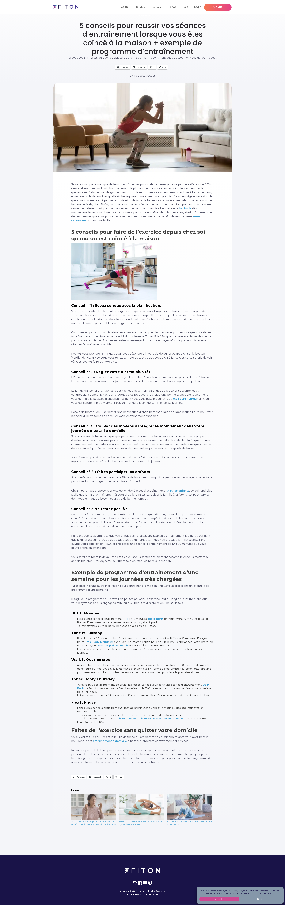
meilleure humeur (185, 398)
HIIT (125, 618)
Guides (140, 6)
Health (123, 7)
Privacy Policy (134, 894)
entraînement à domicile (109, 741)
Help (185, 7)
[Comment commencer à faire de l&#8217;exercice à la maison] (189, 807)
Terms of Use (151, 894)
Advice (157, 6)
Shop (173, 7)
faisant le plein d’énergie (112, 645)
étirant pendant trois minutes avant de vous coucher (151, 718)
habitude (185, 208)
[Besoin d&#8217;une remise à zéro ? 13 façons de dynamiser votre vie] (141, 807)
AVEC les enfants (177, 490)
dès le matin (155, 618)
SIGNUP (218, 7)
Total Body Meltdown (99, 641)
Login (197, 7)
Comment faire (142, 16)
